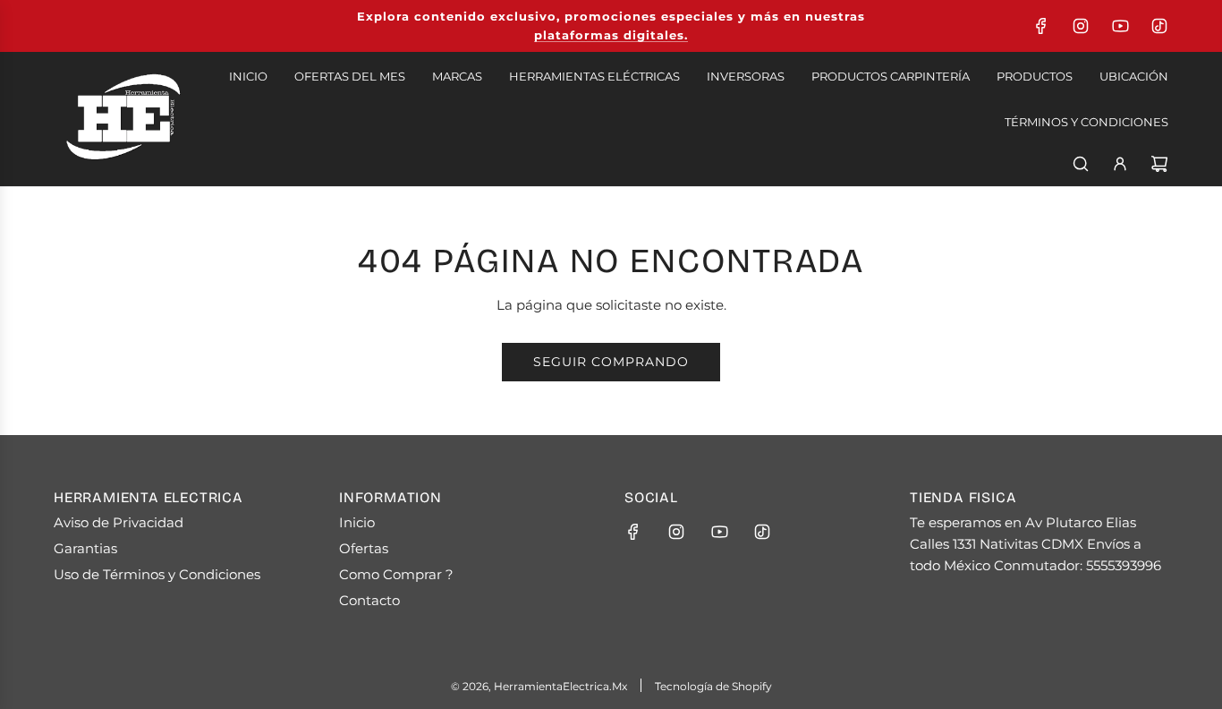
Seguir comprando (611, 362)
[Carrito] (1159, 164)
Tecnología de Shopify (713, 686)
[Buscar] (1080, 164)
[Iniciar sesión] (1120, 164)
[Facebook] (1041, 26)
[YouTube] (1120, 26)
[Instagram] (1080, 26)
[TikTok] (1159, 26)
